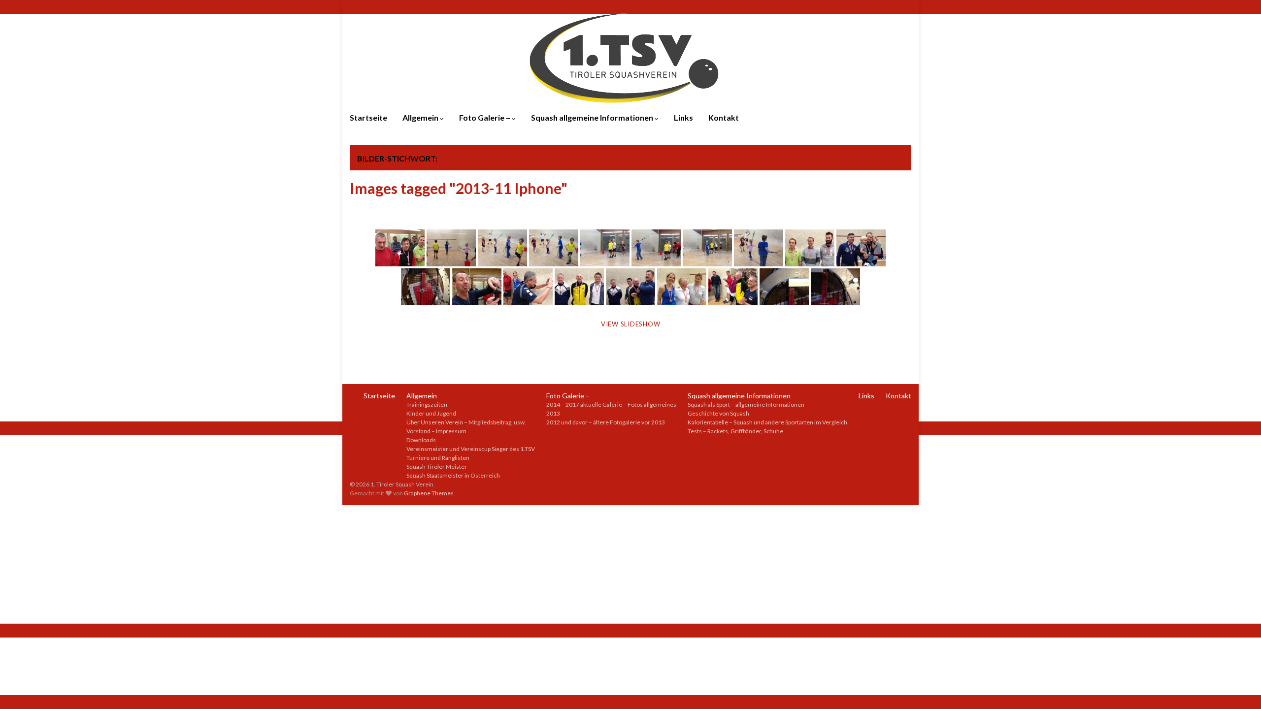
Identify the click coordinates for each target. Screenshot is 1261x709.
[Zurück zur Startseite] (630, 56)
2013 (553, 413)
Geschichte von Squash (718, 413)
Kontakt (723, 117)
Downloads (421, 440)
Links (683, 117)
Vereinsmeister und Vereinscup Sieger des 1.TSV (470, 448)
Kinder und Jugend (431, 413)
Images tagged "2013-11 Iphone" (458, 188)
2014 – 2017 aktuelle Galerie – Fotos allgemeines (611, 404)
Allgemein (421, 117)
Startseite (368, 117)
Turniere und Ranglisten (437, 457)
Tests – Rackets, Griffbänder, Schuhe (735, 431)
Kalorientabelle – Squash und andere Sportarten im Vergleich (767, 422)
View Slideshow (631, 324)
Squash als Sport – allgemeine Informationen (746, 404)
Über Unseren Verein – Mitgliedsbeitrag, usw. (466, 422)
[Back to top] (1239, 687)
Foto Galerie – (485, 117)
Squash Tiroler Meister (436, 466)
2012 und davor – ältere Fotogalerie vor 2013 (605, 422)
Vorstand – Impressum (436, 431)
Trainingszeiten (426, 404)
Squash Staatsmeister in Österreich (453, 475)
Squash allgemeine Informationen (593, 117)
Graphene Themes (429, 493)
